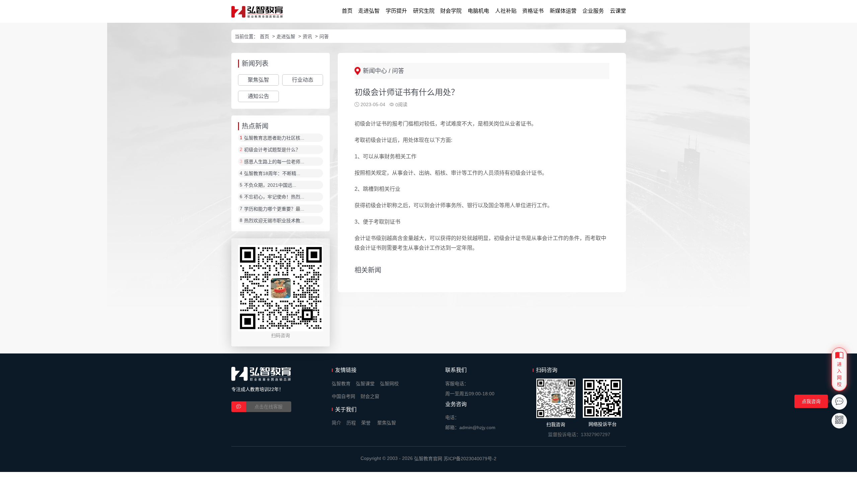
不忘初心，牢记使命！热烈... (274, 197)
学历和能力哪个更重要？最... (274, 209)
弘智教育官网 (428, 458)
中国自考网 (343, 396)
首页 (347, 11)
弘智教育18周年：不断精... (272, 173)
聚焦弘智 (258, 80)
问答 (324, 36)
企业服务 (593, 11)
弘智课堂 (365, 383)
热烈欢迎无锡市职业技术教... (274, 220)
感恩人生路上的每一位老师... (274, 161)
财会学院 (451, 11)
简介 (336, 422)
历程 (351, 422)
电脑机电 (478, 11)
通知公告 (258, 96)
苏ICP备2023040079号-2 (470, 458)
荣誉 (366, 422)
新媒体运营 (563, 11)
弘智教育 (341, 383)
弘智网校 (389, 383)
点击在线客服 (268, 406)
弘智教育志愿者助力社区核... (274, 138)
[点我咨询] (839, 402)
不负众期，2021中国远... (270, 185)
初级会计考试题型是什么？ (272, 150)
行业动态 (302, 80)
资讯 (307, 36)
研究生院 (424, 11)
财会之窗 (370, 396)
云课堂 (618, 11)
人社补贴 (506, 11)
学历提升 (396, 11)
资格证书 (533, 11)
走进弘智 (369, 11)
